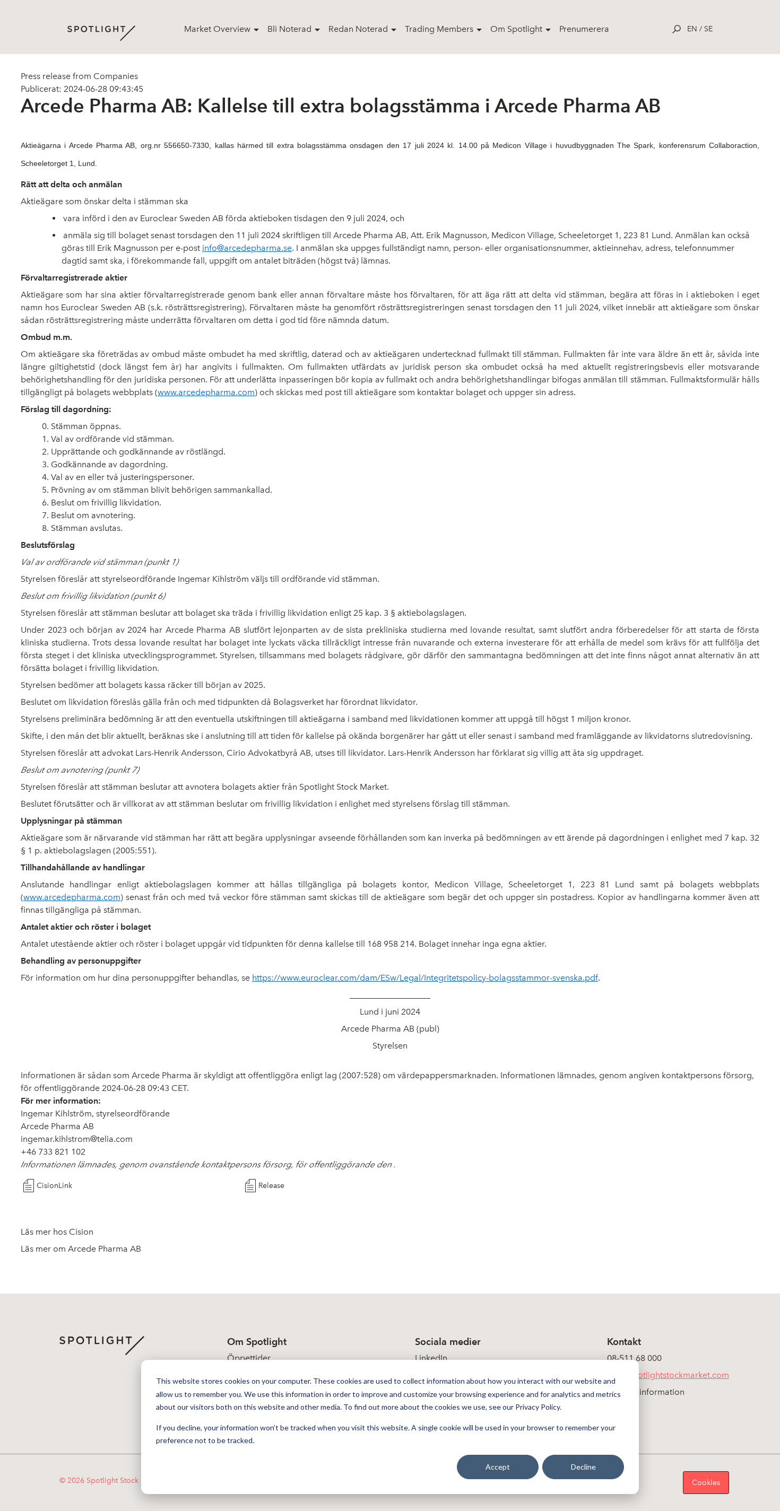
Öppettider (249, 1358)
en (692, 28)
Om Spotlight (516, 29)
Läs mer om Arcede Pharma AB (81, 1249)
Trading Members (439, 29)
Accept (498, 1466)
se (708, 28)
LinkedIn (431, 1358)
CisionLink (54, 1185)
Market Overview (217, 29)
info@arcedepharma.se (247, 248)
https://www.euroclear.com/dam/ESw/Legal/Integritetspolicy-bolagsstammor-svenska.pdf (425, 978)
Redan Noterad (358, 29)
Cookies (706, 1482)
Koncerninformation (645, 1392)
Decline (583, 1466)
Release (271, 1185)
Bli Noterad (289, 29)
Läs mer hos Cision (57, 1232)
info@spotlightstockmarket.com (668, 1375)
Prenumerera (584, 29)
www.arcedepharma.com (206, 392)
